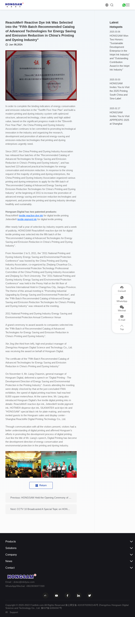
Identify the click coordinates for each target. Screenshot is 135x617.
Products (10, 541)
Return (43, 485)
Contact (9, 567)
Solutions (10, 548)
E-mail (122, 319)
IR (6, 612)
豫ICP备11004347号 (51, 608)
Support (14, 612)
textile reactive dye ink (31, 215)
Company (11, 554)
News (8, 561)
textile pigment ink (27, 219)
